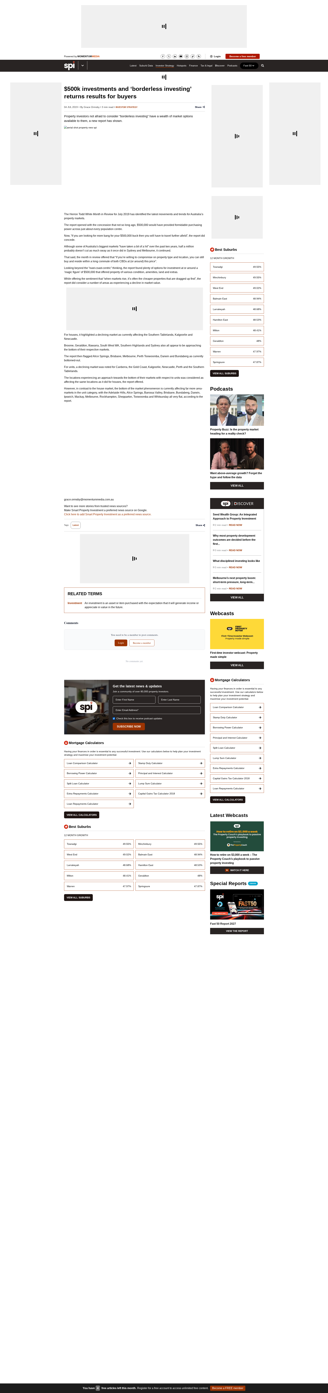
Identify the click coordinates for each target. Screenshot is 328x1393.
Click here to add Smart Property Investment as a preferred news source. (107, 514)
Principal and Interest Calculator (155, 773)
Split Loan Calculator (78, 783)
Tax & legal (206, 65)
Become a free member (242, 56)
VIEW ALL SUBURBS (78, 897)
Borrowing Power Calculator (82, 773)
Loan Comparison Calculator (82, 763)
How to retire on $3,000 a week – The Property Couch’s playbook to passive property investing (235, 858)
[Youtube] (181, 56)
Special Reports (233, 883)
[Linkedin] (175, 56)
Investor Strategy (165, 65)
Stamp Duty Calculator (150, 763)
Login (217, 56)
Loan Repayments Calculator (82, 803)
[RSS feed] (199, 56)
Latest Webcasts (229, 815)
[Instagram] (187, 56)
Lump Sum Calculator (150, 783)
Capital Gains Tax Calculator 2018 (156, 793)
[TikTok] (193, 56)
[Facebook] (163, 56)
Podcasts (232, 65)
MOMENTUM (88, 56)
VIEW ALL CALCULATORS (82, 815)
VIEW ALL (237, 485)
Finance (193, 65)
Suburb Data (146, 65)
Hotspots (181, 65)
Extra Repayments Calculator (82, 793)
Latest (133, 65)
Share (198, 107)
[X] (169, 56)
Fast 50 (247, 65)
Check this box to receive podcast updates (139, 718)
